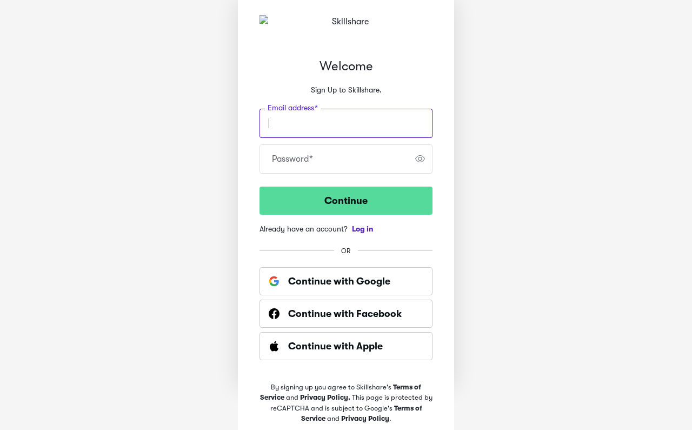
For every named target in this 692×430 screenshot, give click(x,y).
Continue (346, 200)
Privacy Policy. (326, 397)
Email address (293, 107)
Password (292, 159)
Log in (363, 228)
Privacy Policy (365, 418)
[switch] (420, 159)
